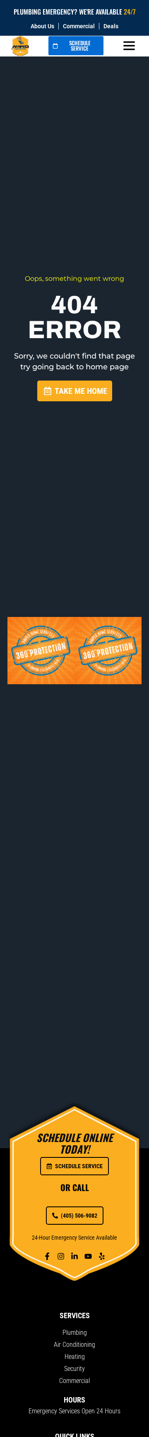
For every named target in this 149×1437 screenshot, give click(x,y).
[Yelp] (102, 1256)
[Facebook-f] (47, 1256)
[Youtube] (88, 1256)
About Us (42, 26)
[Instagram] (61, 1256)
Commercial (79, 26)
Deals (110, 26)
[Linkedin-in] (74, 1256)
